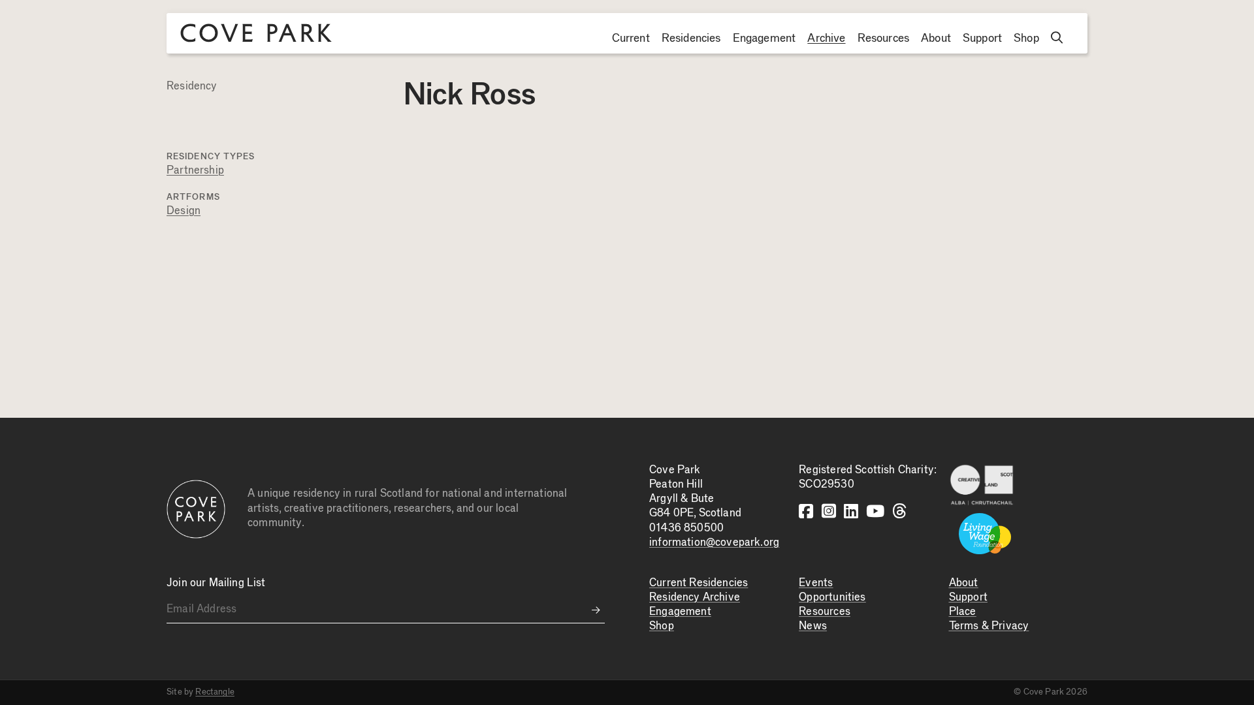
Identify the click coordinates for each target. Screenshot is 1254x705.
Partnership (195, 170)
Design (184, 211)
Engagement (764, 38)
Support (982, 38)
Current (631, 38)
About (936, 38)
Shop (1026, 38)
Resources (884, 38)
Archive (826, 38)
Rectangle (214, 692)
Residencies (691, 38)
